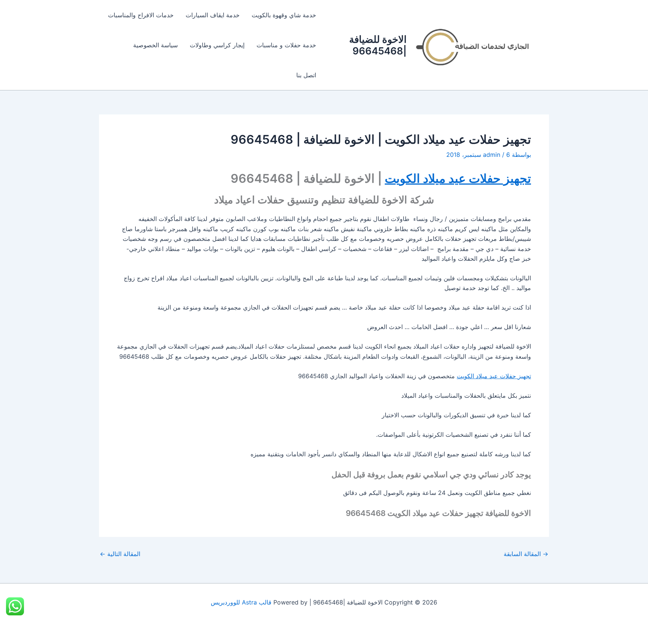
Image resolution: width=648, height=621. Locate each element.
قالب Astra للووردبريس (241, 602)
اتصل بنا (306, 75)
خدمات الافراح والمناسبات (141, 15)
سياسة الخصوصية (155, 45)
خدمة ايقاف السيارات (213, 15)
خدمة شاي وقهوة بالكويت (284, 15)
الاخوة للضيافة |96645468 (377, 45)
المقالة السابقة (526, 554)
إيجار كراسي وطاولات (217, 45)
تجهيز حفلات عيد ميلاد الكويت (458, 178)
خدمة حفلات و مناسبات (286, 45)
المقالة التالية (120, 554)
